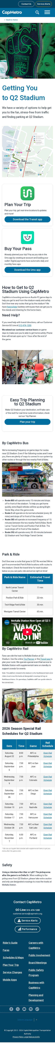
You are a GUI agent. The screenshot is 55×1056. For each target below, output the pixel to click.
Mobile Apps (10, 979)
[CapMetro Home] (17, 12)
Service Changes (12, 972)
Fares (6, 950)
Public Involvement (39, 955)
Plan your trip (27, 421)
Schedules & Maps (13, 957)
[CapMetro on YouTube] (24, 1009)
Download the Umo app (27, 269)
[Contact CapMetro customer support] (44, 1009)
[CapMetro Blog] (37, 1009)
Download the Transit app (27, 219)
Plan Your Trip (11, 964)
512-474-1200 (25, 325)
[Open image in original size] (27, 151)
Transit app (45, 659)
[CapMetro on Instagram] (31, 1009)
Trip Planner (29, 659)
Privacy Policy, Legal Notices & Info (26, 1037)
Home (15, 20)
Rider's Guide (10, 942)
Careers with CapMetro (36, 945)
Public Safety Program (36, 973)
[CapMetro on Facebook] (11, 1009)
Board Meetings (38, 962)
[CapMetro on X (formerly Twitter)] (18, 1009)
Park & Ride (12, 307)
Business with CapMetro (36, 985)
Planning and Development (36, 998)
